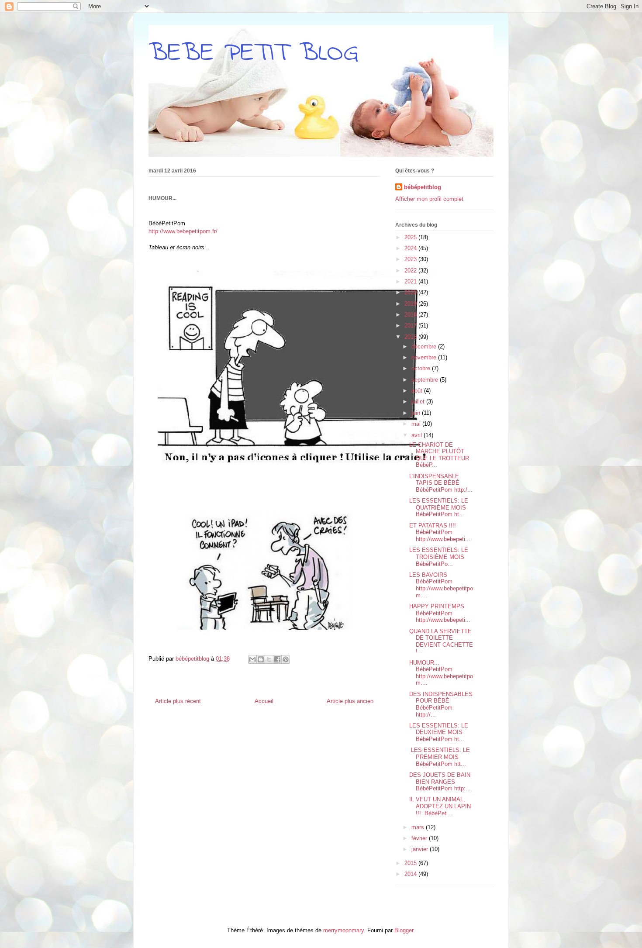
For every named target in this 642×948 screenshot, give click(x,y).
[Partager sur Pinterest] (285, 659)
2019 (411, 303)
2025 (411, 237)
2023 (411, 259)
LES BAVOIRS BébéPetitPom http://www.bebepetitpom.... (441, 585)
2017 (411, 325)
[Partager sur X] (269, 659)
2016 (411, 337)
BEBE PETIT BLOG (253, 53)
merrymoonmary (343, 930)
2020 (411, 292)
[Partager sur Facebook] (277, 659)
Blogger (403, 930)
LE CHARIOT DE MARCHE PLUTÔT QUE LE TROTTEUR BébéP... (439, 455)
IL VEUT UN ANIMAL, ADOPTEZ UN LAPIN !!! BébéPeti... (440, 806)
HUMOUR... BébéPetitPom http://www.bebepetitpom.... (441, 672)
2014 (411, 874)
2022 (411, 270)
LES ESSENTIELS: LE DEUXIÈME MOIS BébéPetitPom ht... (438, 732)
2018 (411, 314)
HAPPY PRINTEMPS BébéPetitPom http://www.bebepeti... (439, 613)
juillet (418, 401)
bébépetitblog (422, 187)
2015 (411, 863)
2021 (411, 281)
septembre (425, 379)
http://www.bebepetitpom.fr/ (182, 231)
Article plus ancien (350, 701)
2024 (411, 248)
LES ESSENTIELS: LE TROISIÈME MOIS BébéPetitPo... (438, 557)
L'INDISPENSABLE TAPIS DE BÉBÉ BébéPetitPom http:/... (441, 483)
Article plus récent (178, 701)
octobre (421, 368)
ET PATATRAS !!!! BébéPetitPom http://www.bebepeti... (439, 532)
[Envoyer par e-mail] (252, 659)
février (420, 838)
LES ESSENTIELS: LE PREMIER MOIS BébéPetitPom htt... (439, 757)
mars (418, 827)
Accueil (264, 701)
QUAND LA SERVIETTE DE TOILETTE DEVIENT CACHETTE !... (441, 641)
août (417, 390)
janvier (420, 849)
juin (416, 413)
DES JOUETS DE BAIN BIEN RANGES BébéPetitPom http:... (440, 782)
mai (416, 424)
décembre (424, 346)
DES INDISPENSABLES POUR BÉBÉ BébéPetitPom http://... (441, 704)
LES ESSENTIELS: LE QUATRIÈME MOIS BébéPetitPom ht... (438, 507)
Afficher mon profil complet (429, 199)
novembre (424, 357)
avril (417, 435)
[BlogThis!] (260, 659)
